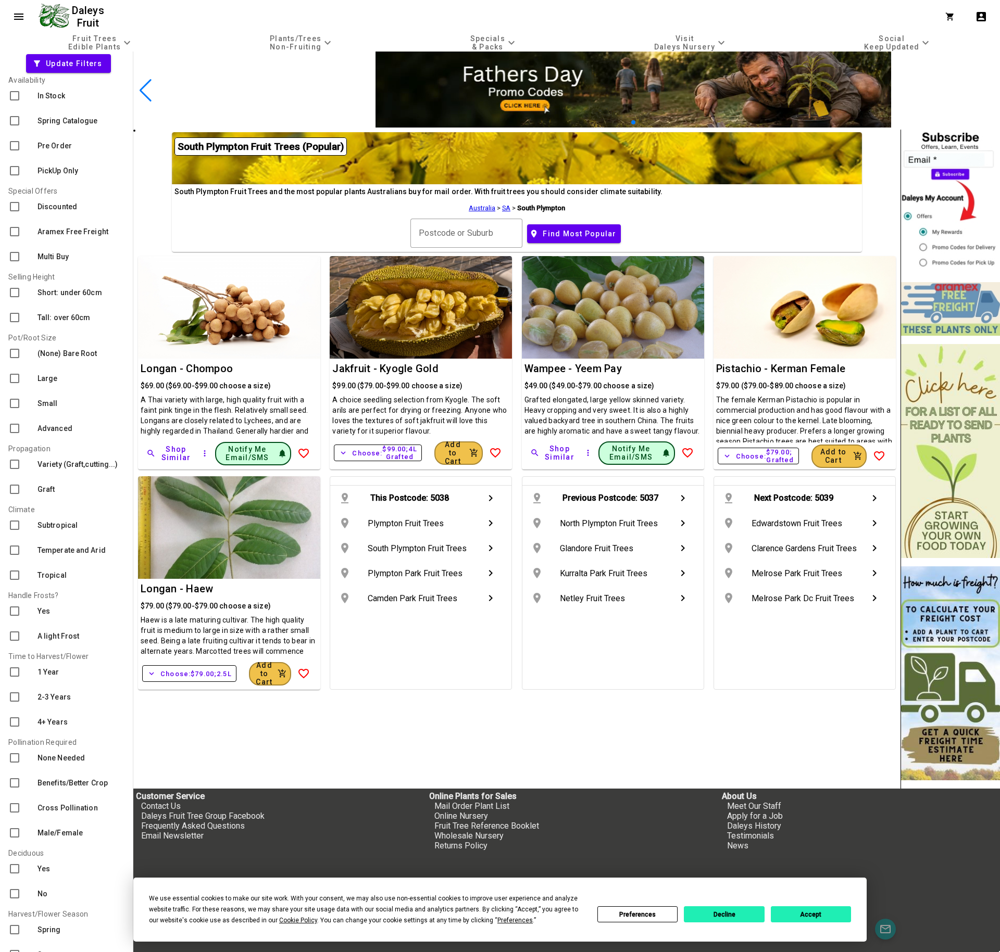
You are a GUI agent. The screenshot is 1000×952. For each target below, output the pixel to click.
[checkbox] (66, 95)
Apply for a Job (755, 816)
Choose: (378, 453)
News (737, 846)
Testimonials (750, 836)
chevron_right (490, 498)
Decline (724, 914)
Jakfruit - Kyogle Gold (385, 368)
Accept (810, 914)
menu (18, 16)
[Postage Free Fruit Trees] (950, 309)
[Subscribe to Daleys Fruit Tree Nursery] (950, 202)
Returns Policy (461, 846)
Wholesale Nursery (469, 836)
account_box (981, 16)
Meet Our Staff (754, 806)
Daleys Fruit (89, 16)
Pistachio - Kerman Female (780, 368)
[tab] (101, 42)
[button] (617, 122)
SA (506, 208)
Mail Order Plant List (471, 806)
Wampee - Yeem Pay (573, 368)
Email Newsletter (172, 836)
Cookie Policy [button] (298, 920)
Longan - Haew (177, 588)
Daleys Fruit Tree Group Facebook (203, 816)
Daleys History (754, 826)
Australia (482, 208)
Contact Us (161, 806)
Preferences (637, 914)
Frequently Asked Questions (193, 826)
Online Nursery (461, 816)
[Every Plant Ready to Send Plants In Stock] (950, 451)
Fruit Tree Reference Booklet (486, 826)
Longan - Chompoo (187, 368)
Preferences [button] (515, 920)
